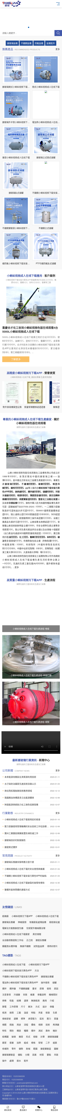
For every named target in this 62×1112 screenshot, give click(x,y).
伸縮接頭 (22, 922)
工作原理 (13, 1006)
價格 (33, 1024)
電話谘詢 (54, 1110)
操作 (4, 1060)
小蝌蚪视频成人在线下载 (47, 915)
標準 (23, 1018)
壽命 (48, 1030)
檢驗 (35, 1036)
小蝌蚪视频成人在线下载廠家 (16, 934)
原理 (42, 988)
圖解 (56, 1048)
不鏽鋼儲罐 (24, 988)
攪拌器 (12, 988)
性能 (11, 1000)
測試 (40, 1030)
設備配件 (50, 43)
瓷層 (11, 1042)
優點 (20, 1054)
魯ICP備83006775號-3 (26, 1098)
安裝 (25, 994)
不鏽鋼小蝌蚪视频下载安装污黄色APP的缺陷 (32, 875)
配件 (26, 1060)
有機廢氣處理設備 (37, 922)
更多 (58, 49)
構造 (19, 1030)
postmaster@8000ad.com (27, 1082)
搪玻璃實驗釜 (8, 1054)
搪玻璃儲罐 (53, 1036)
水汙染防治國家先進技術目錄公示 (32, 783)
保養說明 (41, 994)
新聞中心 (38, 1110)
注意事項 (6, 994)
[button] (28, 27)
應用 (45, 1000)
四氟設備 (39, 43)
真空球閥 (37, 934)
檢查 (48, 1012)
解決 (30, 1006)
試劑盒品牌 (39, 946)
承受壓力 (32, 1018)
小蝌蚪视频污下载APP (22, 915)
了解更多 (16, 359)
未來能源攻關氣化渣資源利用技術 (32, 776)
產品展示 (23, 1110)
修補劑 (5, 1048)
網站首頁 (7, 1110)
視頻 (40, 1024)
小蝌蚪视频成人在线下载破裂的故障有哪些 (32, 882)
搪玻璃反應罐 (8, 922)
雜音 (21, 1036)
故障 (11, 1012)
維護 (32, 994)
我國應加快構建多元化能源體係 (32, 797)
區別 (42, 1018)
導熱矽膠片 (52, 946)
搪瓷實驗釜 (45, 1048)
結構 (19, 1000)
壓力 (49, 1018)
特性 (4, 1030)
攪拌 (4, 988)
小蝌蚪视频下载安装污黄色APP (17, 970)
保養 (52, 1006)
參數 (4, 1000)
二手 (48, 1042)
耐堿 (28, 1048)
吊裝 (56, 1054)
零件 (14, 1048)
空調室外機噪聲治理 (35, 928)
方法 (37, 970)
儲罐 (54, 982)
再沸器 (56, 1024)
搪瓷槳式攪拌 (32, 847)
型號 (40, 1042)
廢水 (19, 1060)
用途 (19, 1024)
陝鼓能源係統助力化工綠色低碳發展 (32, 804)
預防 (11, 1030)
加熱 (19, 1042)
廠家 (4, 1042)
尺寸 (23, 1006)
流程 (26, 1024)
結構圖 (5, 1036)
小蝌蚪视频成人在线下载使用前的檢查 (32, 819)
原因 (56, 988)
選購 (16, 1018)
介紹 (52, 1000)
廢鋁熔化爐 (54, 922)
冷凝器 (17, 994)
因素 (34, 1054)
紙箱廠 (5, 915)
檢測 (4, 1012)
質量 (56, 1018)
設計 (45, 1006)
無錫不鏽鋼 (25, 946)
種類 (26, 1030)
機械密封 (53, 994)
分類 (27, 1054)
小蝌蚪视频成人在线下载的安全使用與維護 (32, 868)
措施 (11, 1024)
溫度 (26, 1012)
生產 (55, 1012)
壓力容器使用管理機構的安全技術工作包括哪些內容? (32, 826)
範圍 (35, 1048)
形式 (28, 1036)
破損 (14, 1036)
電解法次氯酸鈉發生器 (12, 928)
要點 (49, 1054)
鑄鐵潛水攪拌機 (9, 946)
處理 (11, 1060)
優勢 (21, 1048)
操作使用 (45, 982)
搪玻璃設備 (12, 43)
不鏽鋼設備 (26, 43)
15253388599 (19, 1076)
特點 (33, 1012)
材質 (42, 1054)
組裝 (55, 1042)
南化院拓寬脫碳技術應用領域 (32, 790)
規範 (4, 1024)
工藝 (19, 1012)
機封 (55, 1030)
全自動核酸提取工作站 (12, 940)
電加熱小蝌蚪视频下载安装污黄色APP (20, 982)
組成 (26, 1042)
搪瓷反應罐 (41, 940)
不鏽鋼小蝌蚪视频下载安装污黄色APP (20, 976)
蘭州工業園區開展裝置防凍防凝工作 (32, 833)
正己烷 (29, 940)
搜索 (58, 33)
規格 (33, 1042)
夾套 (40, 1012)
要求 (34, 988)
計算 (42, 1036)
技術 (48, 1024)
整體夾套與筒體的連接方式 (32, 889)
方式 (37, 1006)
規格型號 (6, 1018)
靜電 (4, 1006)
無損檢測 (35, 1000)
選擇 (26, 1000)
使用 (49, 988)
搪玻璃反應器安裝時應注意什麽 (32, 861)
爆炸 (33, 1030)
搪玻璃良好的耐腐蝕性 (32, 840)
